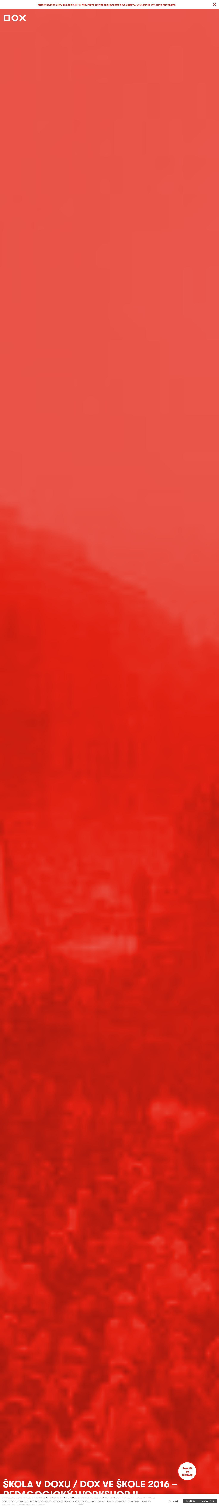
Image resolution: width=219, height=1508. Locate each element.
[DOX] (15, 17)
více (81, 1503)
